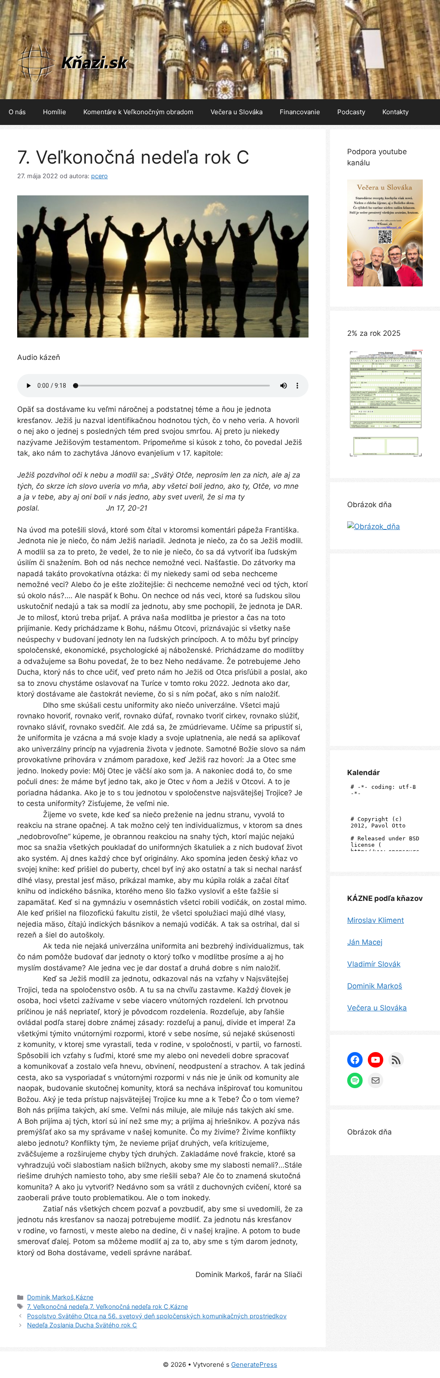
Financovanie (300, 112)
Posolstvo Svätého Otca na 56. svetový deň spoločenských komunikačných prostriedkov (157, 1316)
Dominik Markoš (50, 1297)
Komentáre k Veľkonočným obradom (138, 112)
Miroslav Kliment (375, 920)
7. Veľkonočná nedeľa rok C (129, 1306)
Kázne (84, 1297)
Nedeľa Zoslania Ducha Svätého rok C (82, 1325)
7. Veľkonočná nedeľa (57, 1306)
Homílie (54, 112)
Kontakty (395, 112)
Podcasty (351, 112)
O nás (17, 112)
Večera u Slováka (237, 112)
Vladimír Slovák (373, 964)
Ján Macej (364, 942)
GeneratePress (254, 1364)
